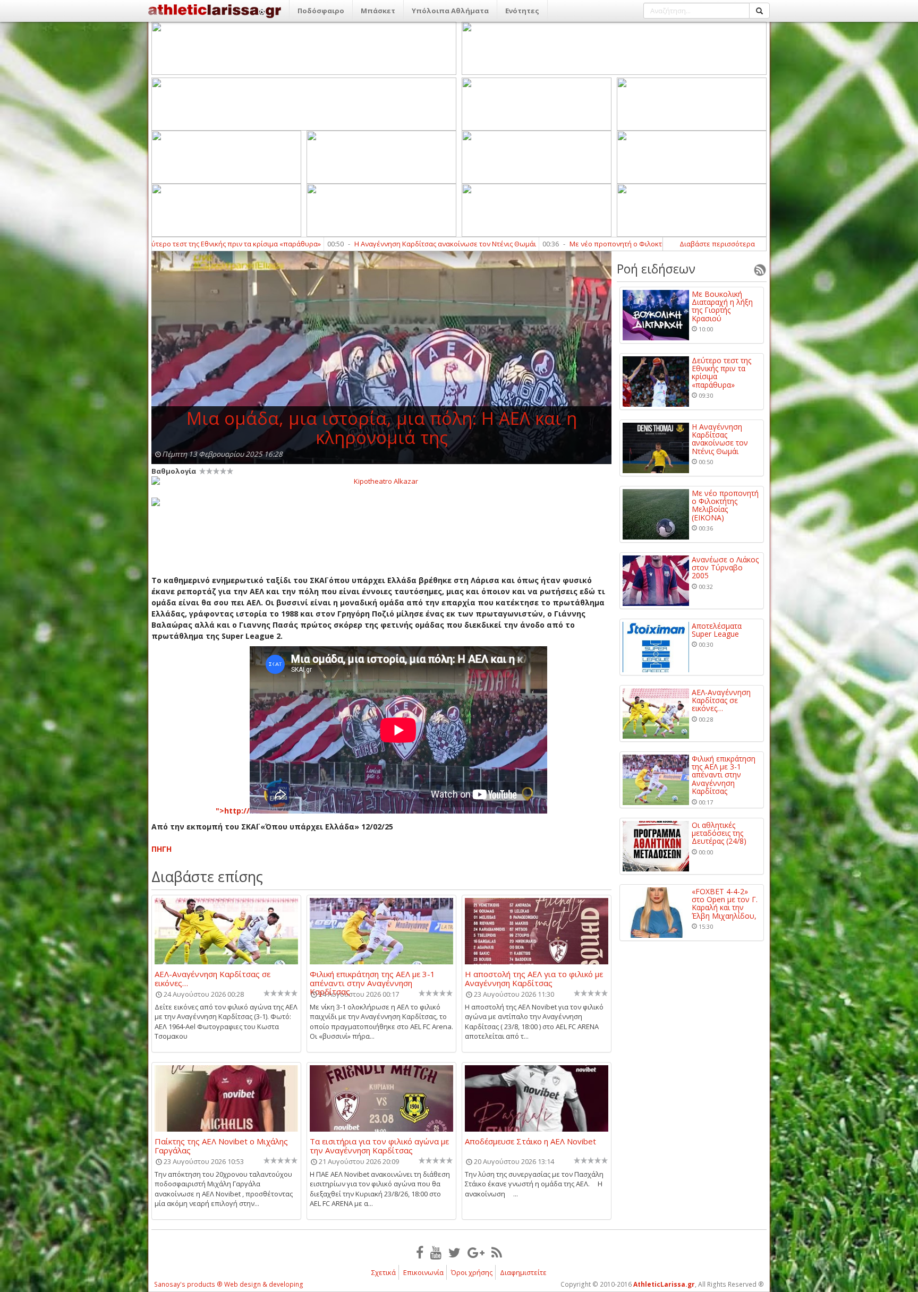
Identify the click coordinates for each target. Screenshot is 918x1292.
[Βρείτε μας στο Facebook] (419, 1252)
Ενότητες (522, 10)
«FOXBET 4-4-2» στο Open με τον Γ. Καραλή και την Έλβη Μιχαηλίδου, (725, 903)
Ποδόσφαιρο (321, 10)
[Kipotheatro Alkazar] (381, 480)
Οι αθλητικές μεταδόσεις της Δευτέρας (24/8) (719, 833)
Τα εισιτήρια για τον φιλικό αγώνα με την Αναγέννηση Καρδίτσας (379, 1145)
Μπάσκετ (378, 10)
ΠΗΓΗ (161, 849)
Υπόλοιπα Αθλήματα (450, 10)
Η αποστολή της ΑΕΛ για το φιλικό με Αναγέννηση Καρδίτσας (534, 978)
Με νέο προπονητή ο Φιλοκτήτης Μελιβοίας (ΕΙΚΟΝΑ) (572, 244)
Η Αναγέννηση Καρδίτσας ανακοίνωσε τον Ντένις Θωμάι (362, 244)
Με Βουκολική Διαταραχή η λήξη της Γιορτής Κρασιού (722, 306)
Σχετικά (383, 1272)
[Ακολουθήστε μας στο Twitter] (454, 1252)
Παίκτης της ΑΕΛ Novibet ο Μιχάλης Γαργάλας (221, 1145)
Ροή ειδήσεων (656, 268)
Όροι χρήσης (471, 1272)
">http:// (233, 811)
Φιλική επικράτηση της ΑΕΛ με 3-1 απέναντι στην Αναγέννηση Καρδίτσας (372, 978)
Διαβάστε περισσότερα (717, 244)
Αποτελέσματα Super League (717, 630)
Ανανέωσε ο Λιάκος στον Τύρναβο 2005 (725, 567)
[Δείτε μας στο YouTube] (435, 1252)
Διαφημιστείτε (523, 1272)
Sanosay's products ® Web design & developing (228, 1284)
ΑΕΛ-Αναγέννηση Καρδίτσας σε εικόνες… (212, 978)
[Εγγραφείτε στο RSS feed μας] (496, 1252)
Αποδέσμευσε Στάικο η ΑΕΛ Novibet (530, 1141)
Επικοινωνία (423, 1272)
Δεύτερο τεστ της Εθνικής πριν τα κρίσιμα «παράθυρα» (721, 372)
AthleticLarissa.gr (664, 1284)
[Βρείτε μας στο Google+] (476, 1252)
